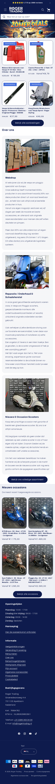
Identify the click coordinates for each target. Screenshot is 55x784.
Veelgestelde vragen (15, 647)
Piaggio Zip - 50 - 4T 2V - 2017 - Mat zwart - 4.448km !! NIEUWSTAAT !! (40, 580)
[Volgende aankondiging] (50, 3)
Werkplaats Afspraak (15, 665)
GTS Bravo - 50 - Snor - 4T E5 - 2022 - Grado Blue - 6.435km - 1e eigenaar (14, 533)
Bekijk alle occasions (27, 594)
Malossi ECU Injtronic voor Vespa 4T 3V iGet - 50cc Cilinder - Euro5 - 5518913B (13, 70)
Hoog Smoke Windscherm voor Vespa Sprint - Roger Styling (39, 110)
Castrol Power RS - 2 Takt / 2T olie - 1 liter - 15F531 (40, 69)
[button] (5, 10)
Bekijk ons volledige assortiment (27, 480)
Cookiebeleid (11, 679)
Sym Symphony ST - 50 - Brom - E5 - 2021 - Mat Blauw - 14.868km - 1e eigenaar (40, 533)
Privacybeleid (11, 676)
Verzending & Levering (15, 650)
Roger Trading (16, 771)
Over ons (9, 658)
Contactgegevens (43, 771)
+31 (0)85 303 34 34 (23, 720)
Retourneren (11, 654)
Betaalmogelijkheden (15, 661)
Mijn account (11, 668)
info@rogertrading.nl (22, 724)
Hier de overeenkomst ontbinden (20, 632)
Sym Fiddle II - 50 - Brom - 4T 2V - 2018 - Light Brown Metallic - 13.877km (13, 580)
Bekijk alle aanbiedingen (27, 123)
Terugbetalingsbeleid (39, 775)
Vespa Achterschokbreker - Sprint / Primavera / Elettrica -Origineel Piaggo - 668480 (14, 110)
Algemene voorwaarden (16, 672)
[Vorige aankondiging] (5, 3)
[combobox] (27, 16)
